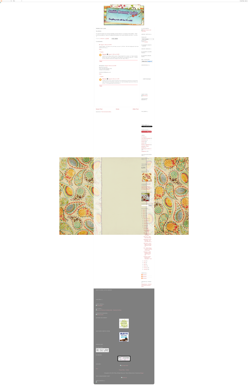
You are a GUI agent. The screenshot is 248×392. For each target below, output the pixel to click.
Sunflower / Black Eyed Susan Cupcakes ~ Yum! (148, 257)
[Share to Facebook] (116, 38)
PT (99, 44)
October (145, 221)
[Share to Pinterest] (117, 38)
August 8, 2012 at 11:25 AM (110, 65)
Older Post (136, 109)
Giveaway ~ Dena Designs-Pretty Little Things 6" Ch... (147, 253)
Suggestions (143, 151)
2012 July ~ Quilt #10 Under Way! (147, 237)
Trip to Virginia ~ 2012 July (147, 231)
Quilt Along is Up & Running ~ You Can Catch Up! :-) (148, 240)
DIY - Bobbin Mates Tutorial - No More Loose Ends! (148, 249)
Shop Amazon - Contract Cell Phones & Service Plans (146, 285)
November (146, 220)
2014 (144, 213)
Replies (101, 76)
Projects (143, 141)
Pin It (97, 368)
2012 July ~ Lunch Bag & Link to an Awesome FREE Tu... (147, 245)
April (145, 264)
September (146, 223)
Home (117, 109)
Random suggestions (145, 144)
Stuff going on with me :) (146, 148)
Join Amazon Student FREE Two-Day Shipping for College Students (146, 188)
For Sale (143, 136)
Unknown (104, 54)
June (145, 260)
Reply (100, 49)
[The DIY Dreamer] (124, 360)
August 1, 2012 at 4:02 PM (106, 44)
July (145, 227)
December (146, 218)
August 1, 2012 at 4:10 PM (113, 54)
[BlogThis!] (113, 38)
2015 (144, 211)
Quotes (142, 143)
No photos (146, 228)
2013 (144, 215)
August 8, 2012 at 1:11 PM (113, 78)
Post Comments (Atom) (106, 111)
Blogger (142, 373)
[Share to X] (114, 38)
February (146, 267)
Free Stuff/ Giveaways (145, 138)
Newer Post (99, 109)
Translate (146, 41)
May (145, 262)
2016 (144, 210)
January (145, 269)
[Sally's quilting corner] (146, 181)
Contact (127, 369)
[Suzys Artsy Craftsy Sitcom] (124, 341)
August (145, 225)
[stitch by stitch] (124, 328)
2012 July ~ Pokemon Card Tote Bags (147, 234)
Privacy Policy (122, 369)
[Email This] (112, 38)
